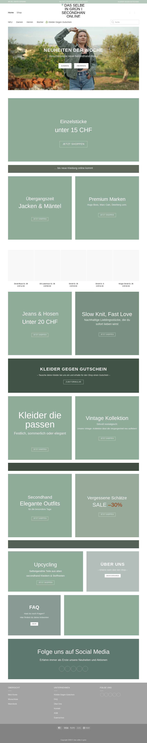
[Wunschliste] (133, 12)
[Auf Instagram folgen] (67, 668)
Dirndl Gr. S (100, 284)
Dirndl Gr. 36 (73, 284)
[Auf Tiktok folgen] (73, 668)
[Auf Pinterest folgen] (85, 668)
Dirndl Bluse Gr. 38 (21, 284)
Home (11, 12)
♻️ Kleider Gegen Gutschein (58, 22)
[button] (128, 12)
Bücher (40, 22)
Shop (19, 12)
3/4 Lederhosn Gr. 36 (47, 284)
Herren (30, 22)
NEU (10, 22)
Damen (19, 22)
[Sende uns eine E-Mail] (79, 668)
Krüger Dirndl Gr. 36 (126, 284)
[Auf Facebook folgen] (61, 668)
